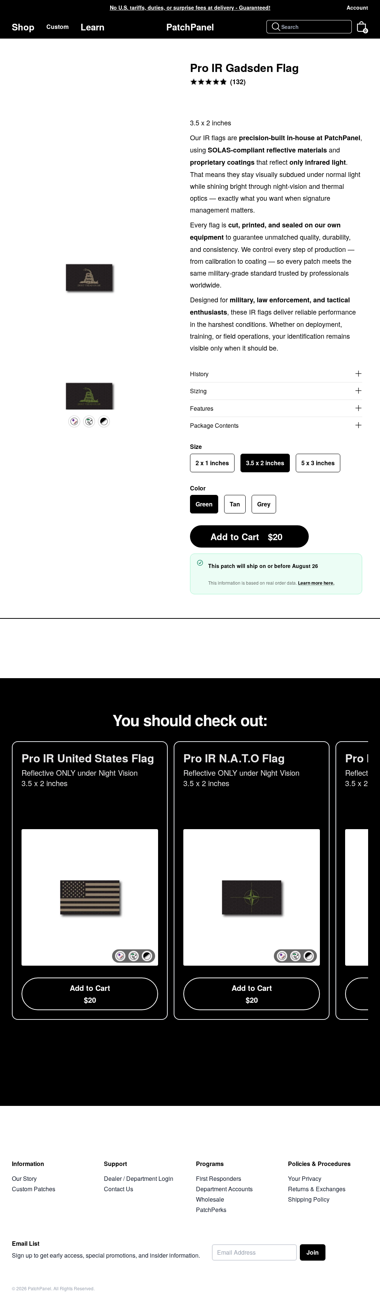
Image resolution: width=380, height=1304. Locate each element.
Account (357, 7)
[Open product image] (89, 280)
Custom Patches (33, 1189)
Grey (264, 504)
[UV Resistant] (74, 421)
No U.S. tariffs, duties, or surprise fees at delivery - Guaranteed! (190, 7)
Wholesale (210, 1199)
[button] (120, 956)
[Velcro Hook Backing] (104, 421)
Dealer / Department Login (138, 1178)
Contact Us (118, 1189)
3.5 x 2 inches (265, 463)
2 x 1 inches (212, 463)
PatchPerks (211, 1209)
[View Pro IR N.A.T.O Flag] (251, 880)
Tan (235, 504)
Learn (93, 26)
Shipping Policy (309, 1199)
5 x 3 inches (318, 463)
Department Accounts (224, 1189)
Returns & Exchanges (316, 1189)
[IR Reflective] (89, 421)
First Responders (218, 1178)
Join (313, 1252)
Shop (23, 26)
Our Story (24, 1178)
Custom (57, 26)
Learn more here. (316, 582)
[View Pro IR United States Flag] (90, 880)
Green (204, 504)
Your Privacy (304, 1178)
